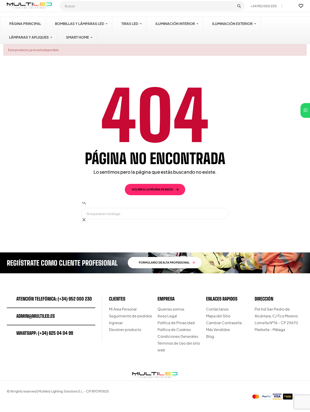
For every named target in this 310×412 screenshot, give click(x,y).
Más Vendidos (218, 329)
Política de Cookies (174, 329)
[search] (239, 6)
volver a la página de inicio (152, 189)
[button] (262, 6)
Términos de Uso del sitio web (178, 346)
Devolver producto (125, 329)
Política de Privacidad (176, 322)
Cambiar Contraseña (224, 322)
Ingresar (116, 322)
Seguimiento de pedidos (130, 315)
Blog (210, 336)
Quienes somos (170, 309)
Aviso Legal (167, 315)
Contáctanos (217, 309)
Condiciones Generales (177, 336)
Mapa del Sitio (218, 315)
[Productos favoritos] (301, 6)
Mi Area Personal (123, 309)
